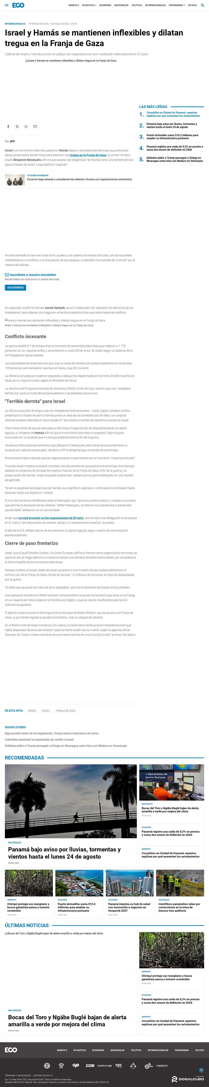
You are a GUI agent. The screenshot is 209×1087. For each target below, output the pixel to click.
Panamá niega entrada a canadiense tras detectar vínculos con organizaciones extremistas (79, 179)
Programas (176, 5)
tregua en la (88, 155)
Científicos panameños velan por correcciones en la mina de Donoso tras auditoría (179, 907)
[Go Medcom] (104, 1068)
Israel (46, 710)
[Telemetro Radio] (147, 1068)
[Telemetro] (47, 1068)
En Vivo (192, 5)
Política (137, 5)
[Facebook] (8, 126)
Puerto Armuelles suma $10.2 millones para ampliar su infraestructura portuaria (172, 137)
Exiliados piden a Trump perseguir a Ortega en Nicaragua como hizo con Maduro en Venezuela (66, 745)
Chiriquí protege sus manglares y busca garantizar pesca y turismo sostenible (28, 907)
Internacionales (155, 5)
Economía (105, 5)
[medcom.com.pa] (162, 1068)
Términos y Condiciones (18, 1075)
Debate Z (74, 5)
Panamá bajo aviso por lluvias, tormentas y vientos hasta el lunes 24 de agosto (172, 125)
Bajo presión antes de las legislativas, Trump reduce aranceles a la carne (51, 733)
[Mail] (35, 126)
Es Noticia (88, 5)
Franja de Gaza (65, 710)
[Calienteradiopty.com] (133, 1068)
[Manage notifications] (201, 1070)
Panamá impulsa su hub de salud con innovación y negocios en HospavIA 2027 (129, 907)
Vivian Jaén (13, 863)
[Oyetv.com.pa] (76, 1068)
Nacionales (121, 5)
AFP (12, 141)
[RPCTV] (61, 1068)
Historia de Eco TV (43, 1075)
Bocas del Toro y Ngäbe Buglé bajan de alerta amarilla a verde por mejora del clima (170, 809)
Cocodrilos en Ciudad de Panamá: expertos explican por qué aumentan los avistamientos (173, 114)
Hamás (32, 710)
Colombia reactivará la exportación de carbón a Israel (39, 739)
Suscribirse (15, 287)
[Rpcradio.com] (119, 1068)
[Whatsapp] (26, 126)
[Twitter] (17, 126)
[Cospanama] (90, 1068)
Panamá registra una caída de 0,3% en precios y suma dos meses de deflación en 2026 (175, 148)
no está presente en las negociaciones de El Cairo (51, 518)
